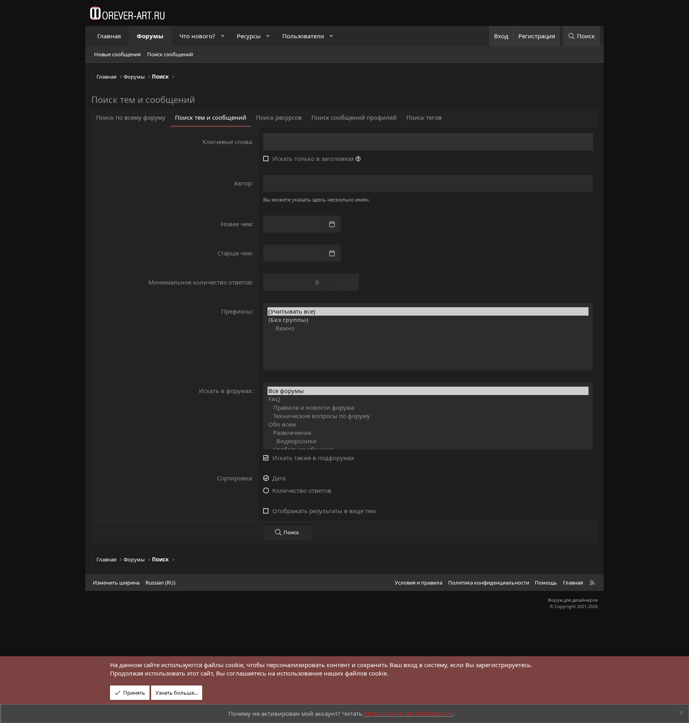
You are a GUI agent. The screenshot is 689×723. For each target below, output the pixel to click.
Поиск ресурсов (279, 117)
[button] (223, 36)
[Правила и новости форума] (428, 407)
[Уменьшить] (350, 282)
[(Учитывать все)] (428, 311)
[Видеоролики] (428, 441)
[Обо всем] (428, 424)
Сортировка (234, 478)
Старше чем (234, 253)
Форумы (150, 36)
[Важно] (428, 328)
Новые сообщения (117, 54)
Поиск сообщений (170, 54)
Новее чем (236, 224)
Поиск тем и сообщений (210, 117)
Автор (243, 183)
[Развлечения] (428, 433)
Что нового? (197, 36)
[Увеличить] (332, 282)
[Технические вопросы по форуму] (428, 416)
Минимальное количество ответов (200, 282)
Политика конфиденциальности (488, 582)
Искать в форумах (225, 391)
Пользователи (303, 36)
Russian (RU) (160, 582)
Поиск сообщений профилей (354, 117)
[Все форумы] (428, 391)
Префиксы (236, 311)
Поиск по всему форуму (130, 117)
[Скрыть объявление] (680, 713)
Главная (109, 36)
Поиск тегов (424, 117)
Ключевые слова (227, 142)
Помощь (546, 582)
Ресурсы (249, 36)
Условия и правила (418, 582)
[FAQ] (428, 399)
